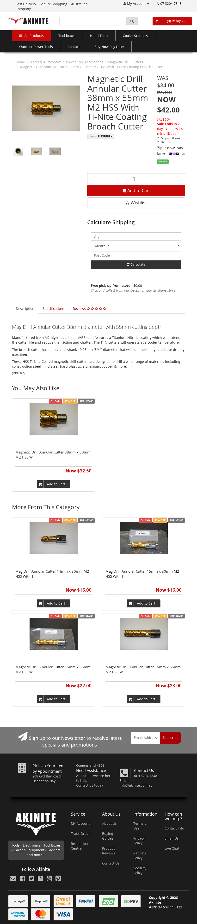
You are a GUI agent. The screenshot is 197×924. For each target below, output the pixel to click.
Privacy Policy (139, 840)
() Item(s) (174, 21)
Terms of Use (140, 825)
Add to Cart (138, 190)
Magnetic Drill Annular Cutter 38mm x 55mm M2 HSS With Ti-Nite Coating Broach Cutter (91, 67)
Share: (93, 136)
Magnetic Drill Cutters (125, 62)
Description (25, 308)
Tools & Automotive (46, 62)
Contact (74, 46)
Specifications (54, 308)
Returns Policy (139, 855)
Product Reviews (108, 850)
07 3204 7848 (170, 3)
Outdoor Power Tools (36, 46)
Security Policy (139, 870)
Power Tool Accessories (84, 62)
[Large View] (18, 151)
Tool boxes (66, 35)
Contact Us (110, 863)
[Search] (132, 21)
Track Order (80, 833)
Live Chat (172, 848)
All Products (34, 35)
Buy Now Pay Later (109, 46)
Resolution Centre (79, 846)
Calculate (137, 264)
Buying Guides (107, 836)
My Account (137, 3)
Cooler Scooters (135, 35)
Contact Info (174, 828)
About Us (109, 823)
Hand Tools (99, 35)
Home (20, 62)
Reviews (80, 308)
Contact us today (89, 785)
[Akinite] (28, 20)
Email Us (172, 838)
